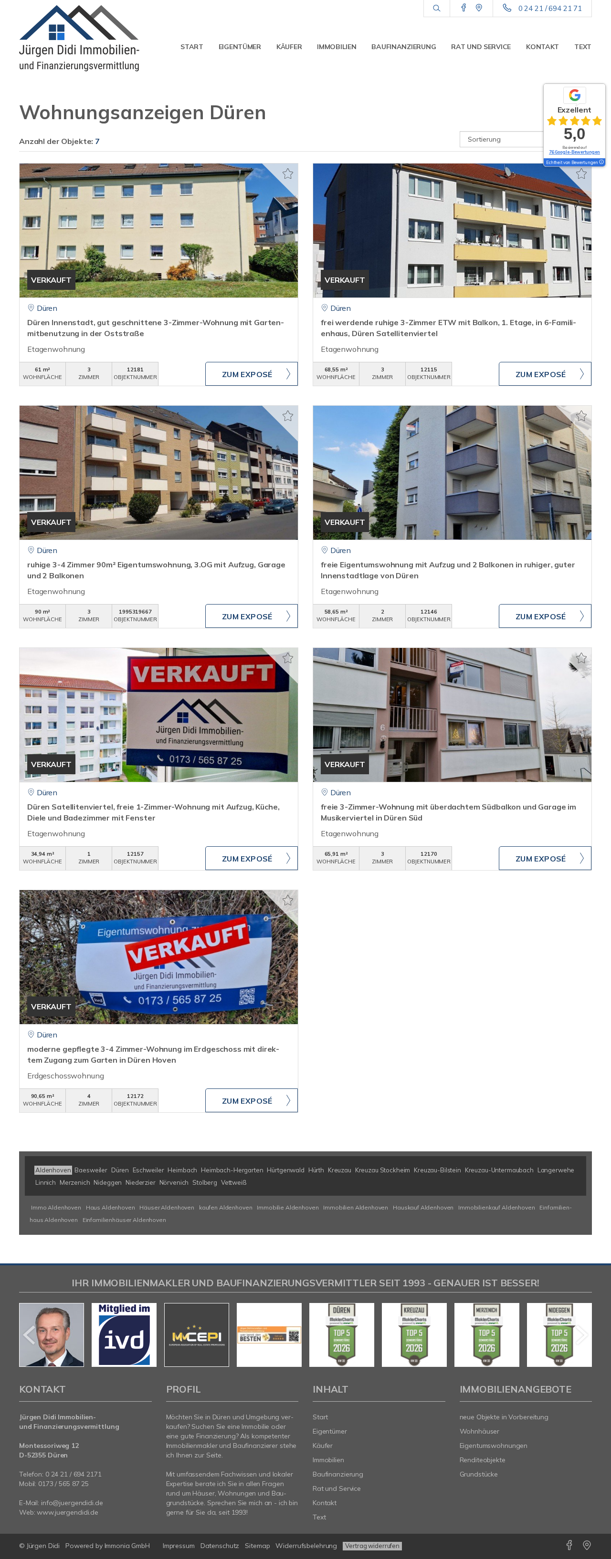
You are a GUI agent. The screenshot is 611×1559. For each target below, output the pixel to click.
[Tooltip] (601, 162)
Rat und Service (481, 46)
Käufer (289, 46)
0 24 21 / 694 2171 (73, 1474)
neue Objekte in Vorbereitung (504, 1417)
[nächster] (581, 1335)
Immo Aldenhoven (56, 1207)
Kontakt (542, 46)
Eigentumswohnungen (494, 1445)
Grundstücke (479, 1474)
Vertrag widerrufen (372, 1545)
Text (582, 46)
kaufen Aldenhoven (226, 1207)
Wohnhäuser (480, 1431)
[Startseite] (85, 38)
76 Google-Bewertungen (574, 151)
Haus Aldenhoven (110, 1207)
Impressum (179, 1545)
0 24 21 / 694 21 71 (550, 8)
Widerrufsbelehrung (306, 1545)
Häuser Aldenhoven (166, 1207)
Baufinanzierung (403, 46)
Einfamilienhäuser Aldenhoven (124, 1219)
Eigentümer (240, 46)
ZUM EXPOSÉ (247, 374)
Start (191, 46)
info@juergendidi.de (72, 1502)
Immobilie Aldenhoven (287, 1207)
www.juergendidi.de (67, 1512)
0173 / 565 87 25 (63, 1483)
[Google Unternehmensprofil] (479, 8)
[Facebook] (464, 8)
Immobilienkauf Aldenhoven (496, 1207)
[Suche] (436, 8)
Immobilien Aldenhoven (355, 1207)
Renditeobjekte (483, 1460)
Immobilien (336, 46)
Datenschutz (220, 1545)
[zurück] (30, 1335)
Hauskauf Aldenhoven (423, 1207)
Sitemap (257, 1545)
